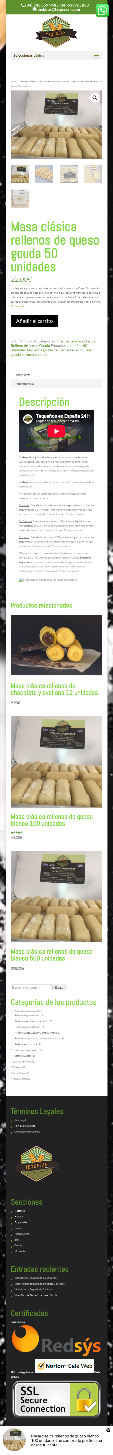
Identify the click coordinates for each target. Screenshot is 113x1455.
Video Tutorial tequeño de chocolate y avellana (39, 1283)
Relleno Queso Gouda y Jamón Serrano (36, 1032)
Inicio (13, 81)
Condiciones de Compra (27, 1131)
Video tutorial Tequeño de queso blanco (35, 1278)
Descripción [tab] (23, 374)
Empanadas (20, 1222)
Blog (16, 1239)
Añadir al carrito (34, 321)
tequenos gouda (40, 350)
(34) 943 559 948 (40, 5)
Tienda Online (21, 1234)
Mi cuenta (19, 1251)
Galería (18, 1228)
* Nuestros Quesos (21, 1055)
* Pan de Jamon (19, 1079)
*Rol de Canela (19, 1073)
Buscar (60, 987)
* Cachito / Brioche (21, 1061)
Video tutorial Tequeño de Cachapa (33, 1289)
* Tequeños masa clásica (30, 81)
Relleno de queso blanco (27, 1015)
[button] (95, 98)
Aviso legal (20, 1120)
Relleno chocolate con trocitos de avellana (37, 1038)
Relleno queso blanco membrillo (31, 1021)
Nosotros (19, 1210)
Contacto (19, 1245)
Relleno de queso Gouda (56, 81)
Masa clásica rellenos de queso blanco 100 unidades (65, 1438)
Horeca (18, 1216)
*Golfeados (17, 1067)
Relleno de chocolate (26, 1044)
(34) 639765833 (74, 5)
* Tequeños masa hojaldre (24, 1050)
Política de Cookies (24, 1126)
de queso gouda (35, 354)
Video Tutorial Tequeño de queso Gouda (35, 1295)
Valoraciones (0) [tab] (25, 383)
